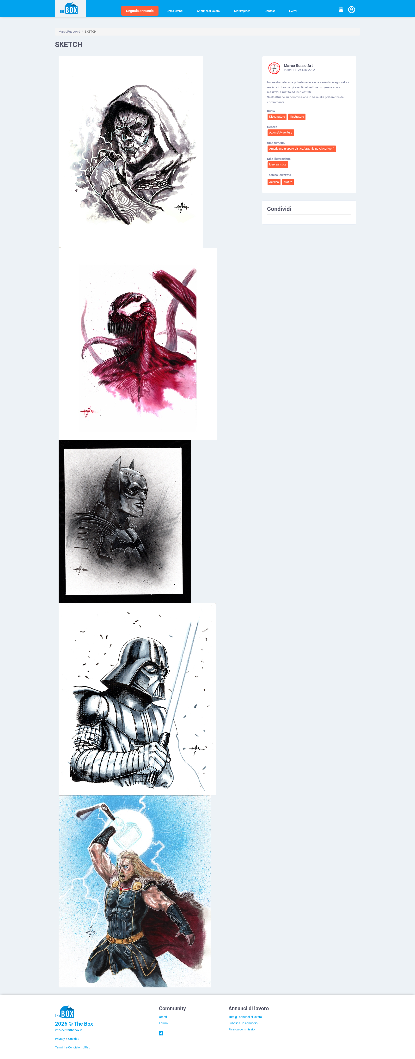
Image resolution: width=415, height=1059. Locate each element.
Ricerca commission (242, 1029)
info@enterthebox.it (68, 1030)
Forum (163, 1023)
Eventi (293, 11)
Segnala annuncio (140, 10)
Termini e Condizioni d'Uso (72, 1047)
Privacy (60, 1038)
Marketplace (242, 11)
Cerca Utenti (175, 11)
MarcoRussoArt (69, 31)
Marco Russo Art (298, 65)
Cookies (73, 1038)
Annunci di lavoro (208, 11)
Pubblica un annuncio (242, 1023)
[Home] (70, 8)
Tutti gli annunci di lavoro (245, 1017)
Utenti (163, 1017)
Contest (270, 11)
